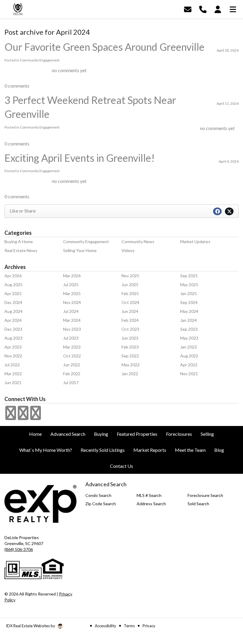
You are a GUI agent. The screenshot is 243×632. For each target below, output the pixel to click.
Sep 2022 (130, 355)
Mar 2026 (72, 275)
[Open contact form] (187, 9)
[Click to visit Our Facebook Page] (10, 416)
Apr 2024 (13, 320)
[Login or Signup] (218, 9)
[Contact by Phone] (203, 9)
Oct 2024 (130, 302)
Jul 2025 (71, 284)
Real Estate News (20, 250)
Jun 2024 (130, 311)
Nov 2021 (189, 373)
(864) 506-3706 (18, 549)
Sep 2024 (189, 302)
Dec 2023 (13, 329)
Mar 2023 (72, 346)
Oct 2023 (130, 329)
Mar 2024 (72, 320)
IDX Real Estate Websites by (31, 625)
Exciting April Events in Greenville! (79, 158)
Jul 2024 (71, 311)
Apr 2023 (13, 346)
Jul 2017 (71, 382)
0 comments (16, 85)
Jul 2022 (12, 364)
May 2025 (189, 284)
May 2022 (131, 364)
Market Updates (195, 241)
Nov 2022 (13, 355)
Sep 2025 (189, 275)
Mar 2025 (72, 293)
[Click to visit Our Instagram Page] (23, 416)
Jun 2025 (130, 284)
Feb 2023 (130, 346)
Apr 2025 (13, 293)
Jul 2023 (71, 337)
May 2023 (189, 337)
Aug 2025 (13, 284)
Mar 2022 (13, 373)
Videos (128, 250)
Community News (138, 241)
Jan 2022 (130, 373)
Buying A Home (18, 241)
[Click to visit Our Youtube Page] (35, 416)
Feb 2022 (71, 373)
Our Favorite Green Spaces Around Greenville (104, 47)
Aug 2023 (13, 337)
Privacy (149, 625)
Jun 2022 (71, 364)
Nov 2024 (72, 302)
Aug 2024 (13, 311)
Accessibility (105, 625)
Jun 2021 (12, 382)
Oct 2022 (72, 355)
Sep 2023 (189, 329)
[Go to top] (227, 593)
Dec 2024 (13, 302)
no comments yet (69, 70)
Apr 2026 (13, 275)
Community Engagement (40, 60)
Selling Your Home (80, 250)
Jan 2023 (188, 346)
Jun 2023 (130, 337)
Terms (129, 625)
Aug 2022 (189, 355)
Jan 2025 (188, 293)
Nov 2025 (130, 275)
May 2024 (189, 311)
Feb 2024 (130, 320)
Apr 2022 (188, 364)
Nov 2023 (72, 329)
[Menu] (233, 9)
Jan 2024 (188, 320)
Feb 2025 (130, 293)
